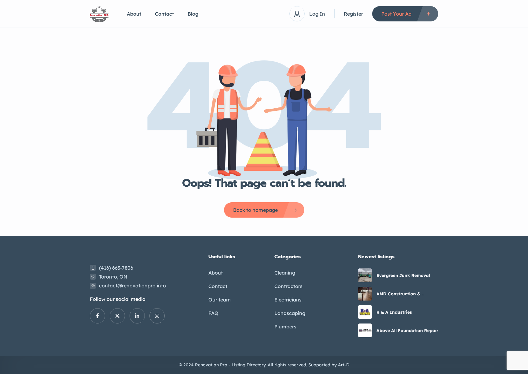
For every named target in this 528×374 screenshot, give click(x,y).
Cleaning (284, 273)
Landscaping (289, 313)
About (134, 14)
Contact (164, 14)
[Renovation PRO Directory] (99, 14)
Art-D (343, 365)
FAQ (213, 313)
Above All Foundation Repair (407, 330)
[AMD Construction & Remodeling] (365, 294)
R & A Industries (394, 312)
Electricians (288, 300)
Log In (317, 14)
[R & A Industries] (365, 312)
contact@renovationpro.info (132, 285)
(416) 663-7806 (116, 268)
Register (353, 14)
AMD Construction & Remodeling (398, 294)
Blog (193, 14)
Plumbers (285, 327)
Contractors (288, 286)
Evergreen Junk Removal (403, 275)
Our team (219, 300)
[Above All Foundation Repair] (365, 330)
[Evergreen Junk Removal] (365, 275)
